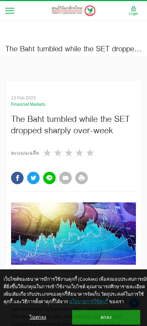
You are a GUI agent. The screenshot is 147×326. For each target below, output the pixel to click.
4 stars (80, 153)
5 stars (90, 153)
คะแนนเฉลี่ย (25, 153)
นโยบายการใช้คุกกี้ (88, 301)
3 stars (69, 153)
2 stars (58, 153)
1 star (47, 153)
